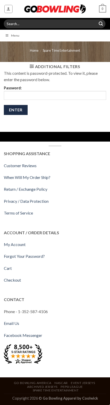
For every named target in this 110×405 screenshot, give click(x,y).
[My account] (8, 9)
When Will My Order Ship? (27, 177)
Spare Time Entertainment (61, 50)
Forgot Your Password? (24, 256)
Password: (13, 88)
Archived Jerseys (42, 387)
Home (34, 50)
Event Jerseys (83, 383)
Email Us (11, 323)
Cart (8, 268)
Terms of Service (18, 212)
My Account (15, 244)
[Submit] (100, 23)
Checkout (12, 280)
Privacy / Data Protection (26, 201)
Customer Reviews (20, 165)
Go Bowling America (32, 383)
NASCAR (61, 383)
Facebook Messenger (23, 335)
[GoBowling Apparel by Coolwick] (55, 9)
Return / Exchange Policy (25, 189)
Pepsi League (72, 387)
